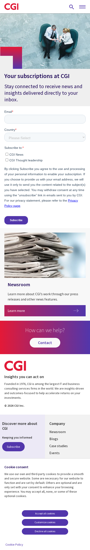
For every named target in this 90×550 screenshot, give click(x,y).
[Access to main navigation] (82, 7)
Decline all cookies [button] (45, 531)
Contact (45, 342)
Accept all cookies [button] (45, 513)
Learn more (24, 310)
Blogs (53, 439)
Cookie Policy (14, 544)
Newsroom (57, 432)
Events (54, 453)
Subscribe (13, 447)
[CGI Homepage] (11, 6)
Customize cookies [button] (45, 522)
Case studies (58, 446)
